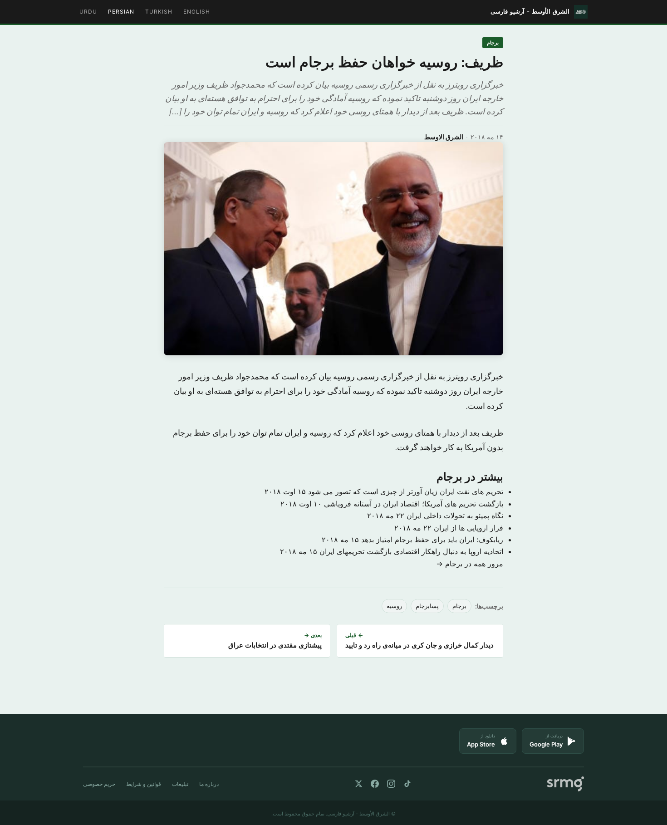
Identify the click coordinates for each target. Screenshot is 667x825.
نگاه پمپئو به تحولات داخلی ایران (455, 515)
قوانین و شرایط (143, 784)
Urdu (88, 11)
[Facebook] (375, 784)
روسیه (394, 606)
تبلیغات (180, 784)
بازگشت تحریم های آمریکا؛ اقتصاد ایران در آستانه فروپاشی (413, 503)
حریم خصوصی (99, 784)
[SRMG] (565, 783)
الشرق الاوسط (443, 137)
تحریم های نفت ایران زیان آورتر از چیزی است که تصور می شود (405, 491)
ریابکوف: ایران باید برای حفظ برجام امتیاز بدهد (432, 539)
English (196, 11)
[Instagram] (391, 784)
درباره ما (209, 784)
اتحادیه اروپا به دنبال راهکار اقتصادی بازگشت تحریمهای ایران (411, 551)
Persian (121, 11)
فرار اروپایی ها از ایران (468, 527)
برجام (493, 42)
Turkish (158, 11)
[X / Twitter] (358, 784)
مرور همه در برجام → (469, 563)
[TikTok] (407, 784)
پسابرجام (427, 606)
